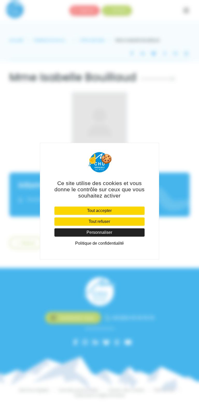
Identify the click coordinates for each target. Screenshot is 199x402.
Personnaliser (99, 232)
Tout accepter (99, 210)
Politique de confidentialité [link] (99, 243)
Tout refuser (99, 221)
